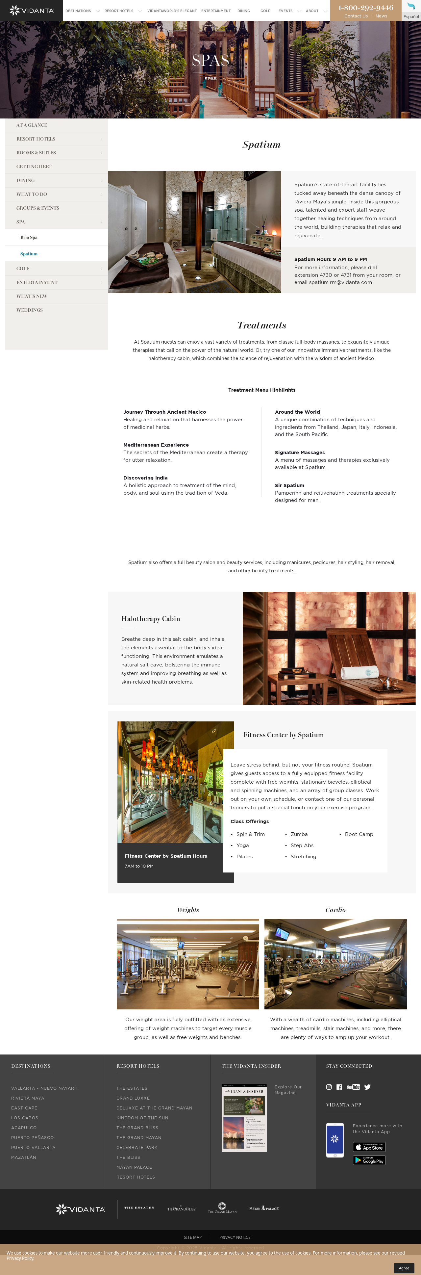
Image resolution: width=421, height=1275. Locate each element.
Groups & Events (37, 208)
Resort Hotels (35, 139)
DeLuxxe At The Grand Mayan (154, 1108)
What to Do (31, 194)
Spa (20, 222)
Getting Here (34, 166)
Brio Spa (28, 237)
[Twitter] (361, 1087)
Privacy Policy (20, 1258)
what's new (31, 296)
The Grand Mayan (138, 1138)
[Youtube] (351, 1087)
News (381, 16)
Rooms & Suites (36, 153)
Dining (25, 180)
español (411, 17)
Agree (404, 1267)
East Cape (24, 1108)
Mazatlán (23, 1157)
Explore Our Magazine (288, 1090)
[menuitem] (83, 11)
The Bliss (128, 1157)
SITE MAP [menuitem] (193, 1237)
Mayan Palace (134, 1167)
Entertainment (37, 282)
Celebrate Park (137, 1148)
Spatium (28, 254)
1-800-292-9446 (365, 8)
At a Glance (31, 125)
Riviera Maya (27, 1098)
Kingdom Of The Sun (142, 1118)
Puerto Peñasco (32, 1138)
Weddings (29, 310)
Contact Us (356, 16)
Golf (22, 269)
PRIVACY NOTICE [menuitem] (235, 1237)
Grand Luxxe (133, 1098)
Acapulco (24, 1128)
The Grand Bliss (137, 1128)
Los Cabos (24, 1118)
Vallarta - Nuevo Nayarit (45, 1088)
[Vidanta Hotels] (80, 1209)
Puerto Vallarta (33, 1148)
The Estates (132, 1088)
